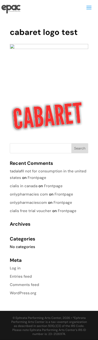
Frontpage (37, 177)
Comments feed (24, 284)
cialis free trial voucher (30, 210)
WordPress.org (23, 293)
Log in (15, 268)
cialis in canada (23, 185)
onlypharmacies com (29, 194)
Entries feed (21, 276)
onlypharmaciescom (28, 202)
